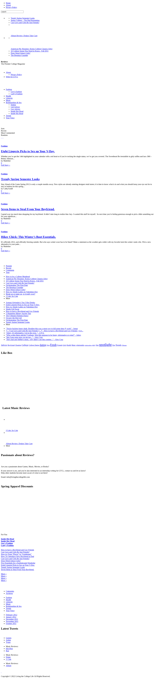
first (48, 345)
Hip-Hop (9, 649)
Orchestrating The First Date (17, 285)
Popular (9, 266)
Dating (13, 105)
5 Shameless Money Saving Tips (18, 313)
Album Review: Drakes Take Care (24, 36)
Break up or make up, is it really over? (20, 294)
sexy (93, 345)
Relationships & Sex (14, 103)
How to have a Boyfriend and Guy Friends (22, 311)
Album (8, 666)
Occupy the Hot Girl (14, 318)
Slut (97, 345)
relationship (80, 345)
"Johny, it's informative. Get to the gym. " (25, 333)
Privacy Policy (11, 7)
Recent (8, 268)
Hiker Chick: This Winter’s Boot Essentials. (28, 236)
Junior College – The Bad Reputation (25, 20)
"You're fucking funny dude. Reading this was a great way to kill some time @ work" (42, 329)
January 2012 (11, 617)
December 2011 (12, 619)
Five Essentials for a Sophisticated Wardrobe (18, 563)
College (25, 345)
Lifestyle (9, 98)
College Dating (34, 345)
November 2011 (12, 621)
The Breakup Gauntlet (19, 55)
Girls (64, 345)
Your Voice (10, 118)
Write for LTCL (12, 77)
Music (8, 100)
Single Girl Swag (12, 309)
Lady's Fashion (16, 94)
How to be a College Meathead (18, 277)
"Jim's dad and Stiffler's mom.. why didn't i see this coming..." (34, 339)
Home (8, 3)
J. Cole (8, 659)
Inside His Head (17, 113)
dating (43, 345)
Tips (113, 345)
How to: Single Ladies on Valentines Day (22, 292)
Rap (7, 651)
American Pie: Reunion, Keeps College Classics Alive (31, 49)
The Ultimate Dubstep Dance (17, 316)
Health (8, 96)
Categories (10, 591)
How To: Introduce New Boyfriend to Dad (17, 556)
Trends (8, 116)
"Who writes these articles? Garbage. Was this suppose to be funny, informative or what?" (43, 335)
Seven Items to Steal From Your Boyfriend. (28, 209)
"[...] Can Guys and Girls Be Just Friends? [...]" (44, 331)
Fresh (53, 344)
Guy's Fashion (16, 92)
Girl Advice (15, 107)
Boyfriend (11, 345)
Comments (10, 270)
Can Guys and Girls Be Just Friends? (25, 23)
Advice (4, 345)
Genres (8, 638)
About (8, 5)
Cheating (18, 345)
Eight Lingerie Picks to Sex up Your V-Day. (28, 151)
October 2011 (11, 624)
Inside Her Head (17, 111)
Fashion (9, 89)
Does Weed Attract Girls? (20, 53)
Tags (8, 272)
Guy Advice (15, 109)
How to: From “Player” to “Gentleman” (16, 554)
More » (4, 574)
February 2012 (11, 615)
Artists (8, 640)
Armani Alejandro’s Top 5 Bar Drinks (20, 303)
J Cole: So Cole (12, 296)
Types (8, 642)
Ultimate (124, 345)
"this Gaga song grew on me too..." (24, 337)
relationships (88, 345)
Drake (8, 657)
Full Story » (5, 165)
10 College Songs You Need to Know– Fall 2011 (30, 51)
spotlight (105, 345)
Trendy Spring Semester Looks (23, 18)
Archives (9, 593)
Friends (59, 345)
